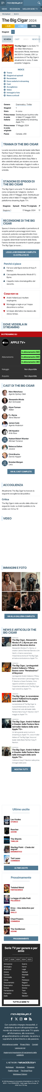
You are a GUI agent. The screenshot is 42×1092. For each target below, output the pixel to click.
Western (25, 996)
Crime (6, 980)
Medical (25, 972)
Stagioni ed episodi (15, 75)
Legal (24, 969)
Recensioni (15, 9)
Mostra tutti (21, 769)
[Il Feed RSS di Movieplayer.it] (30, 1019)
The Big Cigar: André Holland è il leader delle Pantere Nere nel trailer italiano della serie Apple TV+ (26, 725)
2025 (18, 959)
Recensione (12, 78)
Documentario (9, 982)
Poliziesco (25, 980)
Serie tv (16, 14)
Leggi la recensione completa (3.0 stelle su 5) (21, 253)
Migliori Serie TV (30, 9)
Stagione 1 (7, 210)
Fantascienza (8, 990)
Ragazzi (25, 982)
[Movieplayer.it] (14, 3)
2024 (24, 959)
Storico (24, 988)
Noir (23, 977)
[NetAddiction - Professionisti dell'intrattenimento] (27, 1062)
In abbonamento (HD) (30, 357)
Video (9, 90)
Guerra (24, 964)
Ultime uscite (21, 868)
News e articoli (13, 95)
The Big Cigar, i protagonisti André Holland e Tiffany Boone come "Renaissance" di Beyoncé (25, 669)
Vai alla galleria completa (21, 616)
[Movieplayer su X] (16, 1019)
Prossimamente (21, 938)
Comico (6, 974)
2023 (29, 959)
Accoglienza (12, 87)
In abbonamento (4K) (31, 362)
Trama (9, 72)
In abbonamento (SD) (31, 352)
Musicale (25, 974)
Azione (6, 972)
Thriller (29, 104)
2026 (12, 959)
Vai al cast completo (21, 471)
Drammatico (21, 104)
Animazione (8, 964)
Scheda (7, 39)
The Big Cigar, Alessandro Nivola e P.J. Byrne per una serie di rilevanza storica (24, 642)
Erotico (6, 988)
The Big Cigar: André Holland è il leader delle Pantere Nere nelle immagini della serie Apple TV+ (26, 753)
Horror (24, 967)
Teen (24, 990)
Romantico (26, 985)
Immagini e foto (13, 92)
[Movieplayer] (21, 1014)
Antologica (7, 967)
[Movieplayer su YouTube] (25, 1019)
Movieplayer (6, 14)
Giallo (6, 996)
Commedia (8, 977)
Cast (17, 39)
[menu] (3, 3)
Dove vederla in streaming (18, 81)
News (4, 9)
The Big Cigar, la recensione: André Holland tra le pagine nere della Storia (25, 698)
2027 (6, 959)
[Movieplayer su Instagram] (21, 1019)
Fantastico (7, 993)
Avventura (7, 969)
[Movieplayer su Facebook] (11, 1019)
